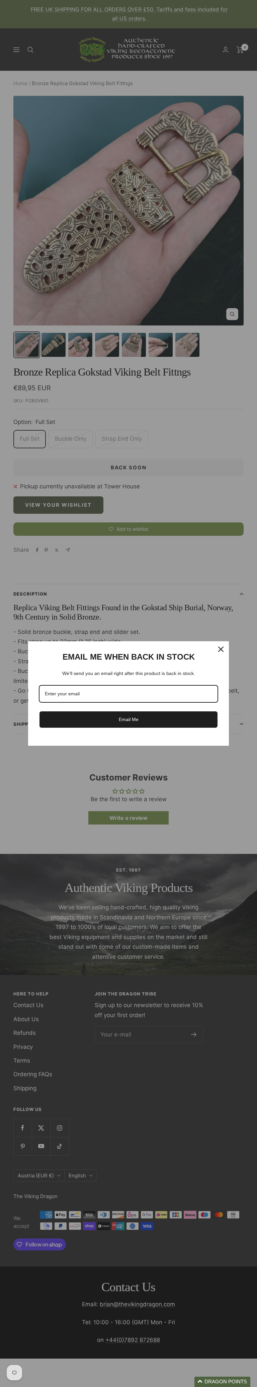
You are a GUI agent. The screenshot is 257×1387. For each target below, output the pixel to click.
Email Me (129, 719)
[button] (222, 1382)
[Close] (221, 649)
